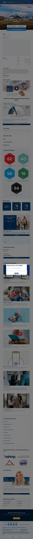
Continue (16, 273)
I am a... (8, 269)
